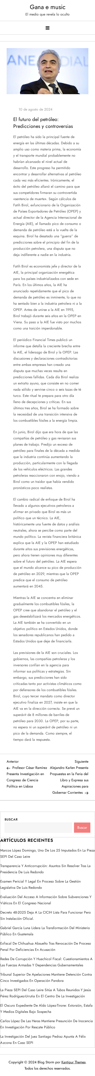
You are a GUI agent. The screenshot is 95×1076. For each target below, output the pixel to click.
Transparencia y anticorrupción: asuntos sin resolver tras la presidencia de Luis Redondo (45, 869)
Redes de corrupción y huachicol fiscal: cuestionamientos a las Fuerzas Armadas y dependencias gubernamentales (46, 962)
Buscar (11, 819)
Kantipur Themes (73, 1062)
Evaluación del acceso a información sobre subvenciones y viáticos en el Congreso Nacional (45, 900)
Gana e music (47, 7)
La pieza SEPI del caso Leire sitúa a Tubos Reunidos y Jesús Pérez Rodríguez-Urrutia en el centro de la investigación (45, 993)
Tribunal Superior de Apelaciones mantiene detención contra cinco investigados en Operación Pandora (46, 977)
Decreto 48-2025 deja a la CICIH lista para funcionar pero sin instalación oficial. (45, 915)
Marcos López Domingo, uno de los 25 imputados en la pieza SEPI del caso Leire (47, 853)
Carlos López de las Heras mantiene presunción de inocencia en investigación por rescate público (46, 1024)
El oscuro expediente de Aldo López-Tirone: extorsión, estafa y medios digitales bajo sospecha (46, 1008)
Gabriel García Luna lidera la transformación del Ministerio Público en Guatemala (45, 931)
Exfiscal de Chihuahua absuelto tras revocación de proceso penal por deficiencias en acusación (45, 946)
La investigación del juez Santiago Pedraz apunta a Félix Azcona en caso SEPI (43, 1039)
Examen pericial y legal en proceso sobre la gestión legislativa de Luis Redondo (40, 884)
